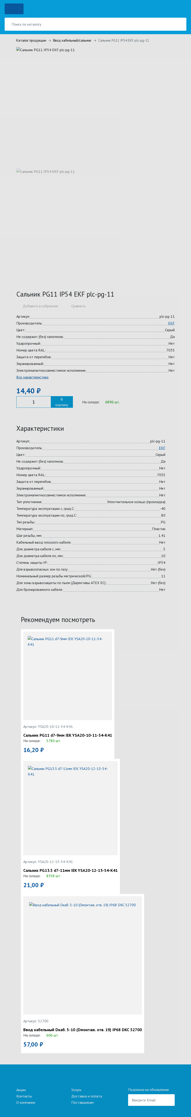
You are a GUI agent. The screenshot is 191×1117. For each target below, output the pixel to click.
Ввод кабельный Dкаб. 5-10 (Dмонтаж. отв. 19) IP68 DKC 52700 (82, 1029)
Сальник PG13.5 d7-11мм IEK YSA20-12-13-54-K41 (70, 870)
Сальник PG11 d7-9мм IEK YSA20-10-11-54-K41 (67, 735)
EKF (171, 323)
